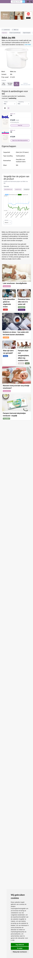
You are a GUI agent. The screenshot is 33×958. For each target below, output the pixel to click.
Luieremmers (7, 29)
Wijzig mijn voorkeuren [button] (20, 952)
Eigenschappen (26, 32)
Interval (6, 220)
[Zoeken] (23, 1)
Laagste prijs (18, 189)
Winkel (5, 101)
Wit (11, 74)
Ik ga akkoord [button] (20, 944)
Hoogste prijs (27, 189)
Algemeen (4, 32)
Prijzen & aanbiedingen (15, 32)
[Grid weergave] (5, 108)
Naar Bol (20, 125)
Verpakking (21, 101)
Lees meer (27, 44)
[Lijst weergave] (8, 108)
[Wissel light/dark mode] (32, 2)
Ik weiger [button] (20, 948)
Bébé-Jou (16, 29)
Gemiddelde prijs (8, 189)
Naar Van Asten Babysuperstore (20, 140)
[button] (29, 1)
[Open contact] (28, 2)
